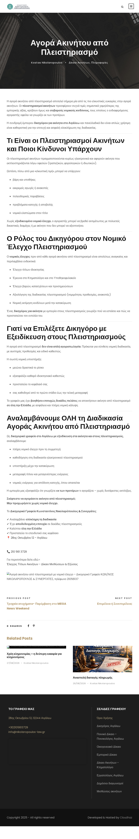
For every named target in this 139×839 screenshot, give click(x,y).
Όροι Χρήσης (105, 718)
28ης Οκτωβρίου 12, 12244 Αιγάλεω (29, 718)
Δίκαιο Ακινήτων (79, 62)
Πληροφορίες (99, 62)
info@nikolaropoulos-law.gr (26, 732)
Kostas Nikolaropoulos (47, 62)
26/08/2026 (79, 683)
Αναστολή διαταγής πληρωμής (92, 678)
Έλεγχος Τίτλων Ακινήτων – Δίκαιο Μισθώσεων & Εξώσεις (42, 564)
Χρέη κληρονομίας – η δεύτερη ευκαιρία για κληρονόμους (34, 655)
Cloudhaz (126, 817)
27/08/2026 (13, 663)
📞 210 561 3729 (17, 552)
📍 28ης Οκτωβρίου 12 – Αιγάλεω (27, 538)
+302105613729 (18, 727)
